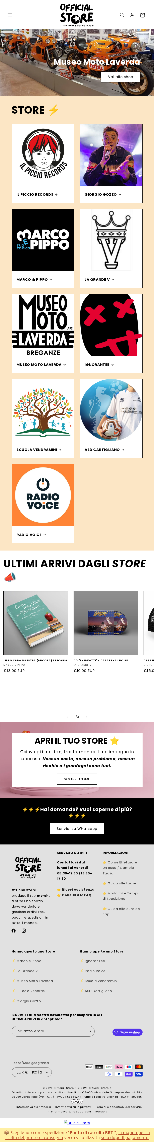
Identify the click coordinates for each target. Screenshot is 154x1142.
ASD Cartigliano (102, 449)
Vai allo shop (107, 76)
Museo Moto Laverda (39, 364)
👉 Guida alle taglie (119, 883)
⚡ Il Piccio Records (28, 991)
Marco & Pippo (32, 279)
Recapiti (101, 1111)
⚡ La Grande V (25, 971)
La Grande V (97, 279)
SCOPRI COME (77, 779)
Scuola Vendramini (36, 449)
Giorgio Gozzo (101, 194)
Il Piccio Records (34, 194)
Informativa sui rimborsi (33, 1107)
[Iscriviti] (89, 1031)
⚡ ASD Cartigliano (96, 991)
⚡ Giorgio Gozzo (26, 1001)
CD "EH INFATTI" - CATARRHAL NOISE (101, 660)
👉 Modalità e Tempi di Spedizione (120, 896)
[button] (10, 15)
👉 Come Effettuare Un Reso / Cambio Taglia (120, 868)
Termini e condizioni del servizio (118, 1107)
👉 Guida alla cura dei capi (122, 912)
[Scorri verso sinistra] (67, 717)
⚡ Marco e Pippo (27, 961)
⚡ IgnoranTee (92, 961)
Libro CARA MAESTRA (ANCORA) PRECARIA (35, 660)
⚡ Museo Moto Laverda (32, 981)
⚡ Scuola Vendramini (99, 981)
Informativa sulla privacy (73, 1107)
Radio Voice (29, 534)
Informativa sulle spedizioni (71, 1111)
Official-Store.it (65, 1088)
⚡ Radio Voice (92, 971)
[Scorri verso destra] (86, 717)
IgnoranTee (97, 364)
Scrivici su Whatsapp (77, 828)
